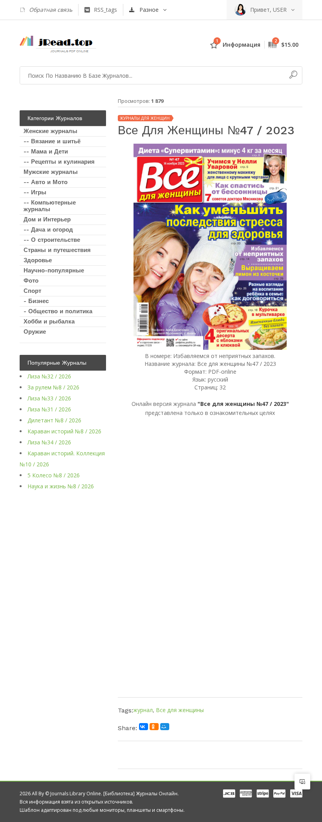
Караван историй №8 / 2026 (64, 431)
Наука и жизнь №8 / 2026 (60, 486)
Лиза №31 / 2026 (49, 409)
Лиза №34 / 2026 (49, 442)
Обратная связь (50, 9)
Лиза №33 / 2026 (49, 398)
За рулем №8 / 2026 (53, 387)
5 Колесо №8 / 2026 (53, 475)
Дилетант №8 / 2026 (54, 420)
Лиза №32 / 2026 (49, 376)
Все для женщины (180, 710)
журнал (143, 710)
